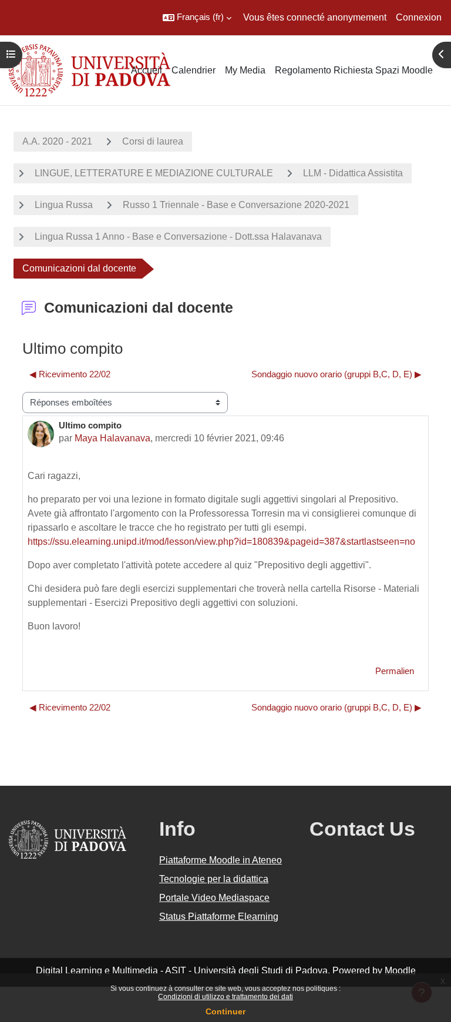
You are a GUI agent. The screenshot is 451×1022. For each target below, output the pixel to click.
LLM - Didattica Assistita (353, 173)
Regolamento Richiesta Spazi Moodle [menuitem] (354, 70)
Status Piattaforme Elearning (218, 917)
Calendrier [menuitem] (193, 70)
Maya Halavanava (112, 438)
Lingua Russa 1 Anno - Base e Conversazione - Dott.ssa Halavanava (178, 237)
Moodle (400, 971)
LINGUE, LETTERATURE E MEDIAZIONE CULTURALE (154, 173)
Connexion (419, 17)
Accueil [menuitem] (146, 70)
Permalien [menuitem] (394, 671)
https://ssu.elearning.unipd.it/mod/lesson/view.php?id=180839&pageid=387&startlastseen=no (221, 542)
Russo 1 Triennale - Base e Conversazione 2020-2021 (236, 205)
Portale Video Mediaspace (214, 898)
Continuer (225, 1011)
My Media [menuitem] (245, 70)
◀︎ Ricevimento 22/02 (69, 374)
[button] (197, 17)
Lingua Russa (64, 205)
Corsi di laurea (152, 141)
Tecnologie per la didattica (213, 879)
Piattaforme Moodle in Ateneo (220, 860)
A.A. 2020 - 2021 (57, 141)
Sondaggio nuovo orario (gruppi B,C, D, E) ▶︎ (336, 374)
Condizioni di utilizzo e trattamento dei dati (225, 997)
